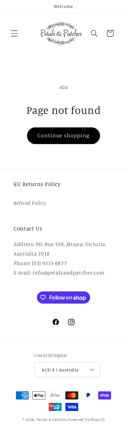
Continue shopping (63, 135)
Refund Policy (30, 203)
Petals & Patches (52, 419)
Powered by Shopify (86, 419)
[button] (14, 33)
